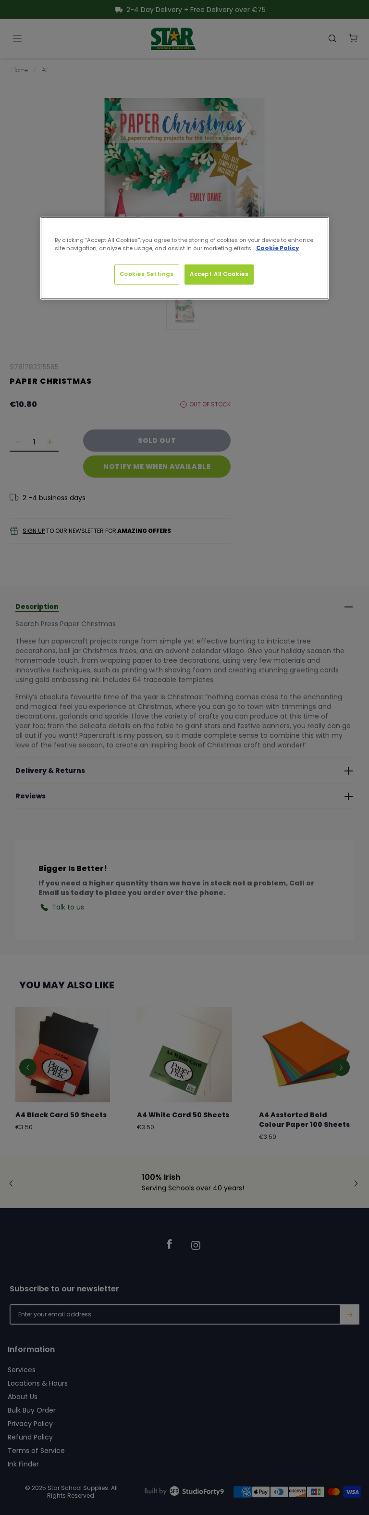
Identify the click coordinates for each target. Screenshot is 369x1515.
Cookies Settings (147, 274)
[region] (184, 257)
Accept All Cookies (219, 274)
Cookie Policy (277, 248)
